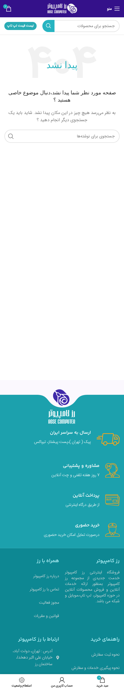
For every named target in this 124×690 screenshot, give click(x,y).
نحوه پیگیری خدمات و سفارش (96, 668)
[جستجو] (48, 26)
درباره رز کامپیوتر (46, 576)
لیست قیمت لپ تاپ (20, 25)
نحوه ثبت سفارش (105, 654)
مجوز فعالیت (49, 602)
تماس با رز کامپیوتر (44, 589)
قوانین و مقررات (46, 616)
